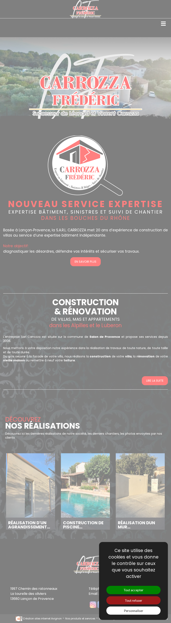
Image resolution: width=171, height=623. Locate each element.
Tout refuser (133, 600)
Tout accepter (133, 590)
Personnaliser (133, 611)
